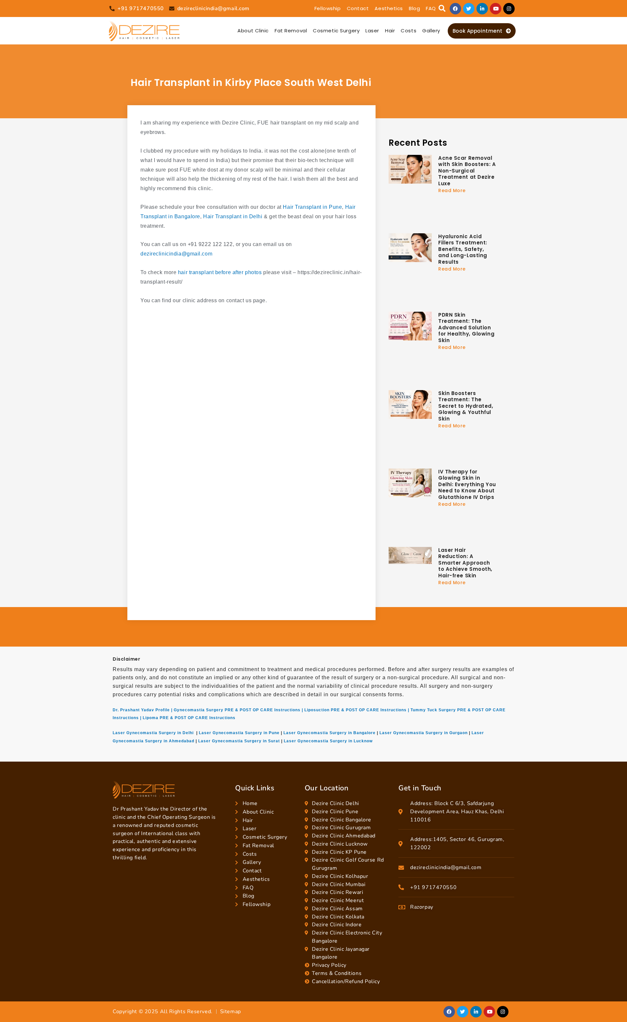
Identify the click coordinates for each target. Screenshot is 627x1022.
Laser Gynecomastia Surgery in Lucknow (328, 741)
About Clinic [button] (253, 30)
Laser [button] (372, 30)
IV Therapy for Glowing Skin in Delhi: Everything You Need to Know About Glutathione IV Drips (467, 484)
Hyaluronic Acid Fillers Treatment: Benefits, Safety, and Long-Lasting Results (462, 249)
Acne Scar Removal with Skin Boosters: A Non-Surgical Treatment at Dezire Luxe (467, 171)
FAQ (431, 8)
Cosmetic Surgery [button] (336, 30)
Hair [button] (390, 30)
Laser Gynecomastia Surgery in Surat (239, 741)
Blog (414, 8)
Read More (452, 190)
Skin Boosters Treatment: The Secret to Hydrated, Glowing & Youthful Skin (465, 406)
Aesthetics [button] (389, 8)
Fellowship (327, 8)
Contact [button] (358, 8)
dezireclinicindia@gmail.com (176, 253)
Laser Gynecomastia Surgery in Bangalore (329, 733)
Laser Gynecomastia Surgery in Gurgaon (423, 733)
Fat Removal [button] (291, 30)
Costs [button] (408, 30)
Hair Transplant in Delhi (232, 216)
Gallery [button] (431, 30)
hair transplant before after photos (220, 272)
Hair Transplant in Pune (312, 207)
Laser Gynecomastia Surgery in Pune (239, 733)
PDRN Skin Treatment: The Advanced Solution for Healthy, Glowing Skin (466, 327)
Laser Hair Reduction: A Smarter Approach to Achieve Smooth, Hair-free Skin (465, 563)
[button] (442, 8)
